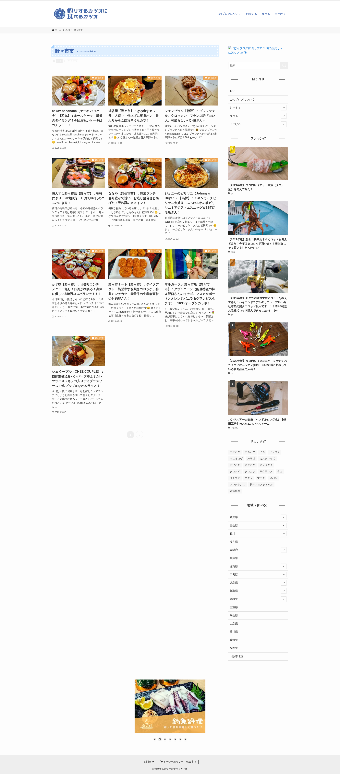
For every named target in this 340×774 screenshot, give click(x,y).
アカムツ (250, 452)
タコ (279, 471)
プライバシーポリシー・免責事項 (177, 761)
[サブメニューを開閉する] (283, 107)
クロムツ (250, 471)
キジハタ (250, 465)
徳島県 (234, 582)
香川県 (234, 631)
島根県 (234, 599)
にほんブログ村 (238, 52)
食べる (234, 115)
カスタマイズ (267, 458)
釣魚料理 (235, 491)
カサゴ (251, 458)
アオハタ (235, 452)
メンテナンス (237, 484)
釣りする (235, 107)
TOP (232, 91)
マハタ (261, 478)
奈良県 (234, 574)
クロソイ (235, 471)
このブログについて (242, 99)
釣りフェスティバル (261, 484)
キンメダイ (266, 465)
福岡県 (234, 648)
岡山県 (234, 615)
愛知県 (234, 517)
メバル (273, 478)
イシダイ (275, 452)
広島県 (234, 623)
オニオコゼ (236, 458)
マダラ (248, 478)
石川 (59, 61)
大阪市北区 (236, 656)
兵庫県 (234, 558)
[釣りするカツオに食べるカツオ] (81, 14)
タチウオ (235, 478)
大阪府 (234, 549)
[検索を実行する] (284, 65)
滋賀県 (234, 566)
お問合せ (149, 761)
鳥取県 (234, 590)
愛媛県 (234, 640)
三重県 (234, 607)
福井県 (234, 541)
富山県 (234, 525)
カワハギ (235, 465)
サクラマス (266, 471)
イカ (262, 452)
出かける (235, 124)
